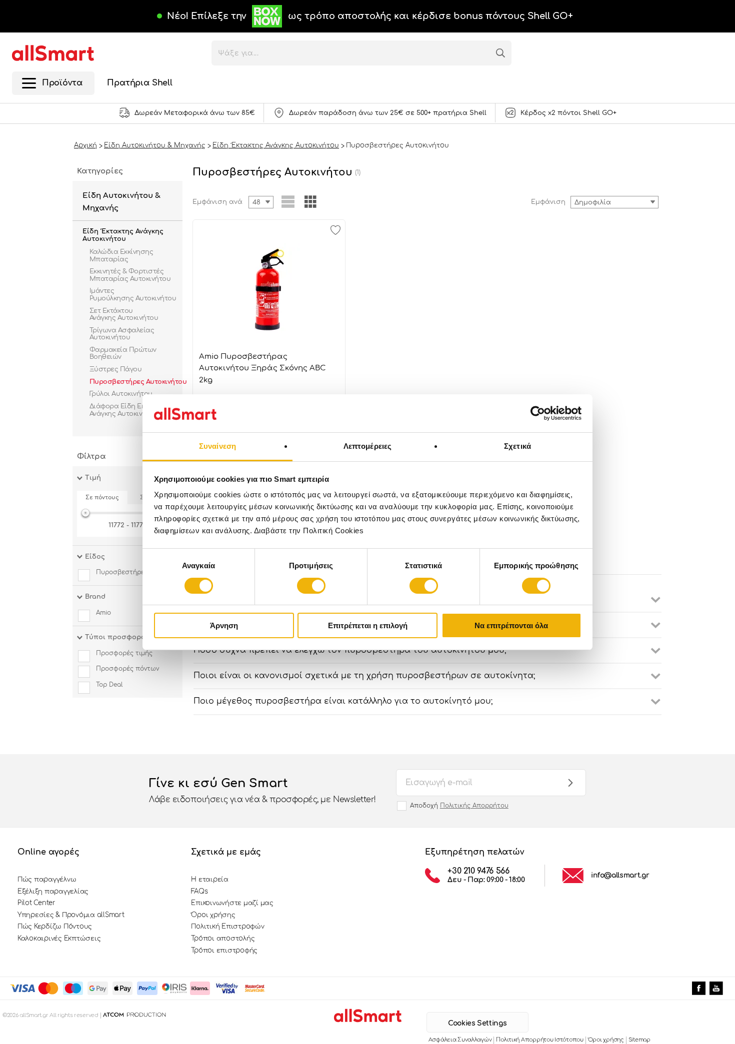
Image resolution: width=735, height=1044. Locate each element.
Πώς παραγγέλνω (47, 879)
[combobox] (614, 202)
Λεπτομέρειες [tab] (368, 446)
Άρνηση (224, 625)
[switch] (311, 586)
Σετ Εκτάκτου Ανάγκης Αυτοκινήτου (124, 314)
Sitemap (639, 1040)
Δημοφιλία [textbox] (592, 202)
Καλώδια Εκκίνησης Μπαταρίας (121, 255)
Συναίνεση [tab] (217, 446)
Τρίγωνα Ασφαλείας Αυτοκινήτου (122, 334)
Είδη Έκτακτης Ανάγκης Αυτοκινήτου (123, 235)
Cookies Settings (477, 1023)
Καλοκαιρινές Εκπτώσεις (59, 938)
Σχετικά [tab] (517, 446)
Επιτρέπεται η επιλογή (368, 625)
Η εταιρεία (209, 879)
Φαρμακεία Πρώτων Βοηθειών (123, 353)
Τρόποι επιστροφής (224, 950)
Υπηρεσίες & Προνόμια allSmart (71, 915)
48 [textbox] (256, 202)
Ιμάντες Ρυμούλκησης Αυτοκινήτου (133, 294)
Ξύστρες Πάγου (117, 369)
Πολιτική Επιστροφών (227, 926)
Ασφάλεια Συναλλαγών (460, 1040)
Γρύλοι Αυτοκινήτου (122, 393)
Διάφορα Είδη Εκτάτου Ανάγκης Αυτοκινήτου (127, 410)
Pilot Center (37, 903)
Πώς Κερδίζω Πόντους (55, 926)
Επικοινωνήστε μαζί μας (232, 903)
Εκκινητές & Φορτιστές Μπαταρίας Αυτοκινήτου (130, 275)
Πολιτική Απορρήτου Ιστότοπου (539, 1040)
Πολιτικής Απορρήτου (474, 805)
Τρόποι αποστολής (222, 938)
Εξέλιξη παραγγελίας (53, 891)
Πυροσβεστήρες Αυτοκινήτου (138, 381)
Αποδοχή (459, 805)
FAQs (199, 891)
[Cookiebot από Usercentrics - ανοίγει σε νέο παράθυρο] (538, 413)
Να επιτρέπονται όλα (511, 625)
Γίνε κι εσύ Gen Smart (262, 790)
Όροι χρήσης (213, 915)
